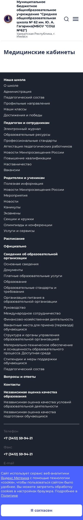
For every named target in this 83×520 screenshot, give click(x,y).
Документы (13, 270)
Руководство (15, 307)
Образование (15, 282)
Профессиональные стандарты (30, 140)
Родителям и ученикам (24, 178)
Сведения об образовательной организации (31, 256)
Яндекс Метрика (15, 478)
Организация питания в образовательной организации (30, 299)
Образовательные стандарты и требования (30, 290)
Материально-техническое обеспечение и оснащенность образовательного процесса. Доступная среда (38, 349)
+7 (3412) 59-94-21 (18, 438)
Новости (11, 201)
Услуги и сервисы (19, 231)
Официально (15, 246)
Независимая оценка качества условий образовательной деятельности (37, 404)
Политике (9, 495)
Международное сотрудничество (32, 313)
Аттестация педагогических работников (38, 146)
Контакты (12, 385)
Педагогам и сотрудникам (26, 123)
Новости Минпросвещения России (34, 152)
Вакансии (12, 170)
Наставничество (18, 164)
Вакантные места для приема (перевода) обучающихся (39, 327)
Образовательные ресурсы (27, 134)
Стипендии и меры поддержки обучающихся (30, 361)
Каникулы (12, 207)
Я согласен (41, 510)
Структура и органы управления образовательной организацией (31, 337)
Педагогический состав (24, 97)
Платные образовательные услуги (33, 276)
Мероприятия (15, 195)
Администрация (17, 91)
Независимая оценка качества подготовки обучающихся (30, 414)
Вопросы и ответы (20, 377)
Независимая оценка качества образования (30, 394)
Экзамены (12, 213)
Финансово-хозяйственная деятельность (38, 319)
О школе (11, 85)
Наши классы (15, 109)
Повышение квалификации (27, 158)
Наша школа (14, 80)
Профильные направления (27, 103)
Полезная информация (23, 184)
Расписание (14, 239)
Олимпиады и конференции (28, 225)
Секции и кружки (19, 219)
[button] (66, 19)
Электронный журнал (22, 129)
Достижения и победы (23, 115)
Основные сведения (21, 264)
